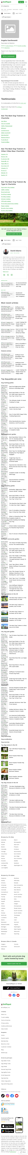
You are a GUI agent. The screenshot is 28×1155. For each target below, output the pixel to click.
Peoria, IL (4, 170)
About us (3, 1014)
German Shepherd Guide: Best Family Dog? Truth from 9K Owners (18, 689)
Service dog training (6, 210)
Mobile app (4, 1052)
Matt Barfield (4, 135)
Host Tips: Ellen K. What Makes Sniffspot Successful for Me (17, 566)
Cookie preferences (6, 1026)
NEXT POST (3, 290)
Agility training (5, 189)
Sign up (21, 2)
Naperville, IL (5, 163)
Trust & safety (5, 1017)
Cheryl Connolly (5, 123)
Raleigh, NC (4, 173)
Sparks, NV (4, 175)
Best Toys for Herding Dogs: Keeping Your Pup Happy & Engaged (17, 452)
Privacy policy (5, 1023)
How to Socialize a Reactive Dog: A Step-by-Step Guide (21, 345)
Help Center (4, 1029)
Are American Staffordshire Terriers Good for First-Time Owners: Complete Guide (17, 717)
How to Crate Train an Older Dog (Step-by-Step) (21, 330)
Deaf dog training (6, 194)
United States (9, 45)
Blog (2, 1049)
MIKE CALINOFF (5, 133)
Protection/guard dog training (9, 203)
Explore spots (5, 1038)
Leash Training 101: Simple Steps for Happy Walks (21, 324)
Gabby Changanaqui (6, 126)
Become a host (5, 1044)
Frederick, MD (5, 159)
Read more (5, 271)
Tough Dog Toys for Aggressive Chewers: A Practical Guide (15, 459)
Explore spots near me (14, 234)
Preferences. (12, 1151)
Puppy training (5, 206)
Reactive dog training (7, 208)
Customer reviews (6, 1047)
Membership (4, 1041)
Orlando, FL (4, 168)
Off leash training (6, 201)
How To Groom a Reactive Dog (18, 533)
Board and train (5, 192)
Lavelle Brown (5, 130)
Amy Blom (4, 121)
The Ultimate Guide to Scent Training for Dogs (21, 337)
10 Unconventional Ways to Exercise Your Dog (21, 284)
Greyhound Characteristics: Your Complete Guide (20, 294)
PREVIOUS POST (4, 280)
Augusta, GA (4, 154)
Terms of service (5, 1020)
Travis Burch (4, 139)
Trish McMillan (5, 142)
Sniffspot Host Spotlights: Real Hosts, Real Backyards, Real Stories (19, 308)
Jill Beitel (3, 128)
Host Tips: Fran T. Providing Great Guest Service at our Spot (17, 580)
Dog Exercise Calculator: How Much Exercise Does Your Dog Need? (17, 466)
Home (2, 1035)
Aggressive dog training (7, 187)
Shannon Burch (5, 137)
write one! (23, 103)
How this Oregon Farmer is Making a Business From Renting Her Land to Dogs (17, 573)
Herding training (5, 196)
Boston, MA (4, 156)
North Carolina (22, 45)
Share (24, 1152)
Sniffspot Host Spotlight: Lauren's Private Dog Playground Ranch (20, 316)
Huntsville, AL (5, 161)
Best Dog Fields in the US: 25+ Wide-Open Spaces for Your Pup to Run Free (17, 394)
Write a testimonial (8, 56)
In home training (5, 199)
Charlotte (7, 47)
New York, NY (5, 166)
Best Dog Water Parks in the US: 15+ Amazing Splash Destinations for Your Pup (17, 438)
